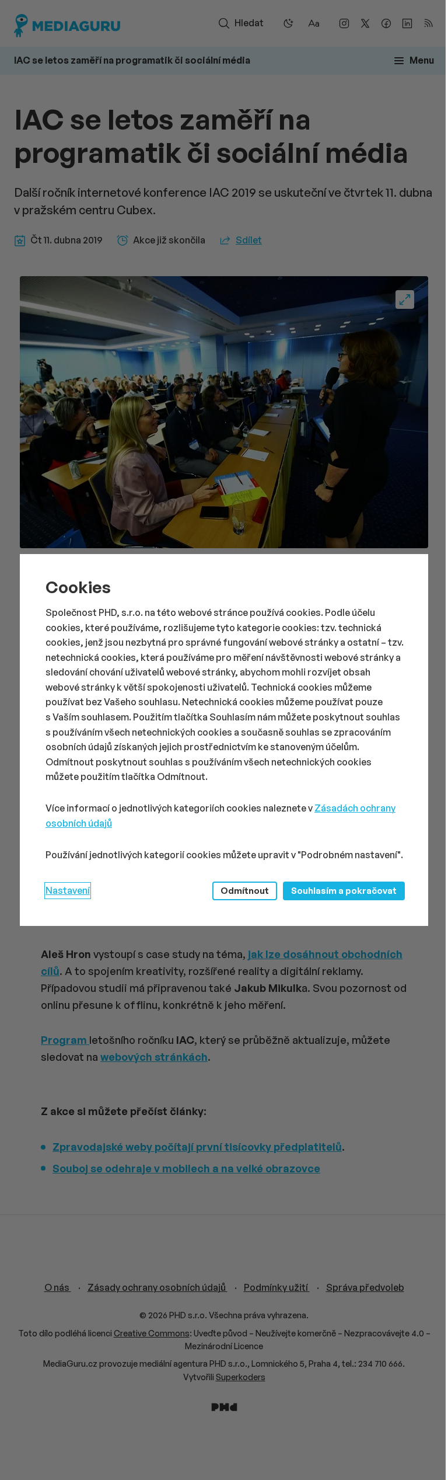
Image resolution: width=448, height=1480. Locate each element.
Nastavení (68, 890)
